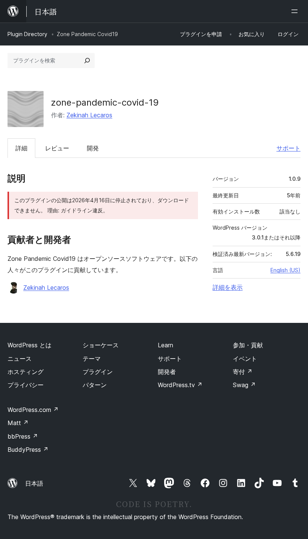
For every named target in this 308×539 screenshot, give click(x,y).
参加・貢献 (248, 345)
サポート (288, 148)
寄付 (242, 371)
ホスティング (26, 371)
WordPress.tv (180, 385)
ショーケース (101, 345)
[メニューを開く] (296, 11)
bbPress (23, 436)
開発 (93, 148)
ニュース (20, 358)
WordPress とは (29, 345)
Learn (165, 345)
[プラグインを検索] (87, 60)
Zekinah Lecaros (89, 115)
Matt (18, 423)
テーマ (92, 358)
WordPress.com (33, 409)
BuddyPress (28, 449)
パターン (95, 385)
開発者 (167, 371)
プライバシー (26, 385)
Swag (244, 385)
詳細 (21, 148)
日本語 (34, 483)
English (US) (285, 270)
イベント (245, 358)
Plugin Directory (27, 34)
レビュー (57, 148)
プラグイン (98, 371)
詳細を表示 (228, 287)
